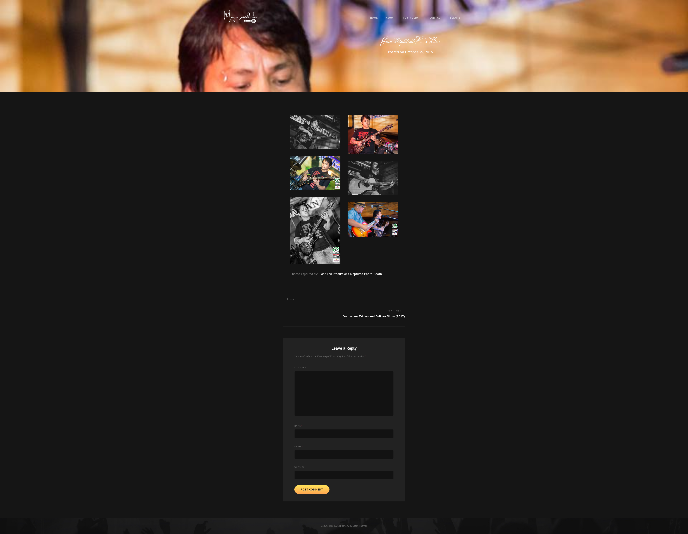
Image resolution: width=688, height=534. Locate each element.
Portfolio (410, 17)
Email (298, 446)
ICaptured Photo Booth (366, 274)
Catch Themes (360, 525)
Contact (436, 17)
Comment (300, 367)
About (390, 17)
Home (374, 17)
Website (299, 467)
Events (455, 17)
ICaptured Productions (334, 274)
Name (298, 425)
